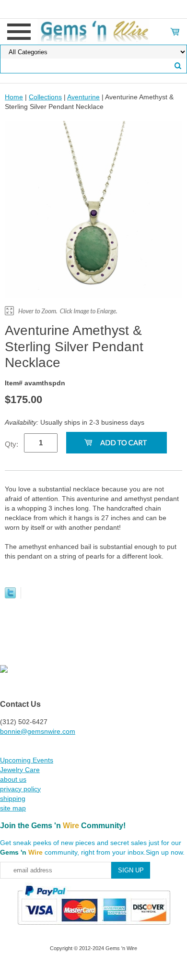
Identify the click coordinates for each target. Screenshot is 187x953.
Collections (45, 97)
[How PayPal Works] (93, 929)
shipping (12, 798)
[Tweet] (10, 596)
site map (13, 808)
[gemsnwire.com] (93, 31)
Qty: (11, 444)
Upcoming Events (26, 760)
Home (14, 97)
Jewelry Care (20, 770)
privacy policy (20, 789)
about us (13, 779)
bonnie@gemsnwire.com (37, 731)
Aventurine (83, 97)
